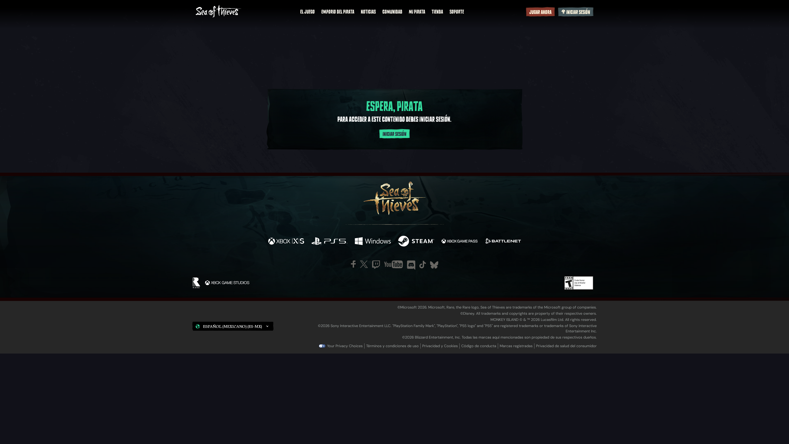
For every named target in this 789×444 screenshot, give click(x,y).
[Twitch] (376, 264)
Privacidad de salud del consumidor (566, 345)
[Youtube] (393, 264)
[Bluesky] (434, 265)
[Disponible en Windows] (372, 242)
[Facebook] (353, 264)
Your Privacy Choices (345, 345)
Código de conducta (478, 345)
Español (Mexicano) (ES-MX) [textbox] (232, 326)
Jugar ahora (540, 12)
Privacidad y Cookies (440, 345)
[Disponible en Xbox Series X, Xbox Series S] (286, 242)
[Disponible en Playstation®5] (329, 242)
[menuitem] (307, 11)
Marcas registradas (516, 345)
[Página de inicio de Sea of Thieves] (218, 11)
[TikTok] (422, 264)
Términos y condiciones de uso (392, 345)
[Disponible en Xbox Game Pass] (459, 242)
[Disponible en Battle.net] (502, 242)
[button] (232, 326)
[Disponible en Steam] (416, 242)
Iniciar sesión (578, 12)
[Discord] (411, 265)
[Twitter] (364, 264)
